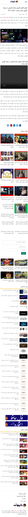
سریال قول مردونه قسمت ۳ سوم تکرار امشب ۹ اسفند (21, 163)
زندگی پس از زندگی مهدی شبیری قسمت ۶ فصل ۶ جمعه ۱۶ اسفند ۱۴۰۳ (7, 199)
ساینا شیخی (6, 17)
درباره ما (24, 498)
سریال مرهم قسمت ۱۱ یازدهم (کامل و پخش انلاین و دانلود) (22, 181)
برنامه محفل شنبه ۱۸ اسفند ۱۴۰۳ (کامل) (7, 181)
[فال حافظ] (16, 420)
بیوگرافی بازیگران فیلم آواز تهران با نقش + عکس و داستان (21, 146)
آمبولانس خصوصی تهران (14, 306)
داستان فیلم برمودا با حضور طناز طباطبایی (7, 146)
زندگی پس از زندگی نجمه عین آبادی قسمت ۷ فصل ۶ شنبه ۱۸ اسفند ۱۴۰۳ (22, 199)
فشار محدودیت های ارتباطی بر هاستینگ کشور (10, 295)
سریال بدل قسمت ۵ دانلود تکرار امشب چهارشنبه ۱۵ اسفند (21, 216)
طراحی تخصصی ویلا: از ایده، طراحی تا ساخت (10, 328)
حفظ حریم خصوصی (21, 496)
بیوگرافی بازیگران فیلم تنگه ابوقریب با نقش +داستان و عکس (7, 163)
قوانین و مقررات (22, 494)
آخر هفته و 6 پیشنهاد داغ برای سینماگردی (11, 333)
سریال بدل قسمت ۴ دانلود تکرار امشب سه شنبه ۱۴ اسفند (21, 232)
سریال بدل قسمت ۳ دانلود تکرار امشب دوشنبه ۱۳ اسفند (7, 232)
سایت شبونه (16, 511)
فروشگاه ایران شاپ (15, 301)
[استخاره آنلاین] (16, 426)
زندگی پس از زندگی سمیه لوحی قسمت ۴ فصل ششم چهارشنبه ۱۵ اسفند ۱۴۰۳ (7, 215)
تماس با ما (23, 501)
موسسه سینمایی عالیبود (14, 349)
